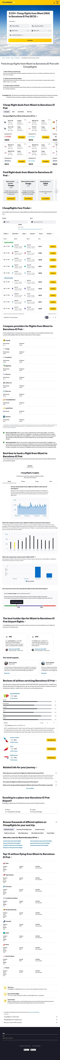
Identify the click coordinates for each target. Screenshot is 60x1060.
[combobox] (12, 21)
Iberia (11, 746)
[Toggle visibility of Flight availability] (30, 581)
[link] (10, 198)
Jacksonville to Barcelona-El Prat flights (40, 843)
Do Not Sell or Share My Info (25, 1045)
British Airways (14, 755)
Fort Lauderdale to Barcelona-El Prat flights (41, 841)
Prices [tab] (9, 481)
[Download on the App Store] (33, 1050)
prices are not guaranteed (34, 1012)
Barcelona (17, 57)
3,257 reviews (14, 751)
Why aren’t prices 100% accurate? (13, 1022)
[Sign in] (54, 3)
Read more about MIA (14, 649)
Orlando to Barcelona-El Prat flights (12, 841)
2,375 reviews (14, 698)
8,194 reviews (13, 760)
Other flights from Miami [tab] (37, 833)
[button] (37, 17)
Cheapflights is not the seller (11, 1017)
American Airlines (14, 737)
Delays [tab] (37, 481)
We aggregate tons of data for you (13, 1019)
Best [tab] (13, 111)
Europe (8, 57)
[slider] (42, 229)
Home (3, 57)
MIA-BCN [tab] (30, 466)
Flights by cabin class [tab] (9, 833)
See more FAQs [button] (30, 788)
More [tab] (50, 481)
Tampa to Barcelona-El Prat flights (11, 843)
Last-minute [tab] (21, 111)
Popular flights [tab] (50, 833)
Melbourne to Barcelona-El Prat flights (12, 847)
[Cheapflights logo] (7, 2)
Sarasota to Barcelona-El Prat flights (39, 845)
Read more (7, 673)
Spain (12, 57)
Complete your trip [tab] (39, 829)
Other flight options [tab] (23, 833)
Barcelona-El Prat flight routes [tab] (24, 829)
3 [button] (53, 317)
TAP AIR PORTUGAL (15, 693)
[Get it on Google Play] (26, 1050)
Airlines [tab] (23, 481)
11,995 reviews (14, 742)
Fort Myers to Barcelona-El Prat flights (12, 845)
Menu (57, 1)
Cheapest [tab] (6, 111)
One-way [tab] (29, 111)
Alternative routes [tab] (8, 829)
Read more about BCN (40, 649)
